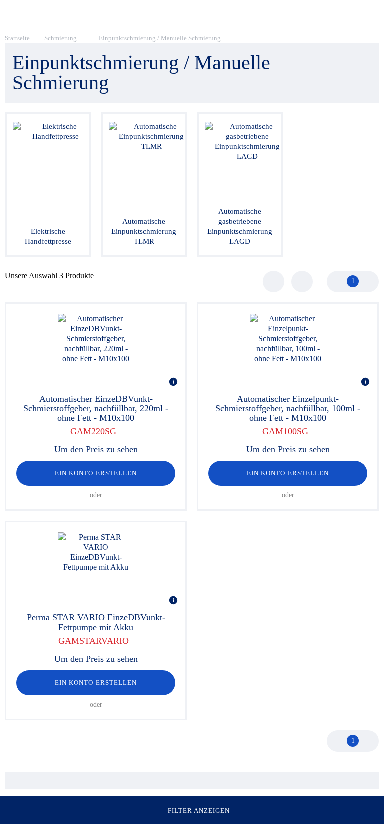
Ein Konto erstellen (96, 473)
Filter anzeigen (199, 810)
